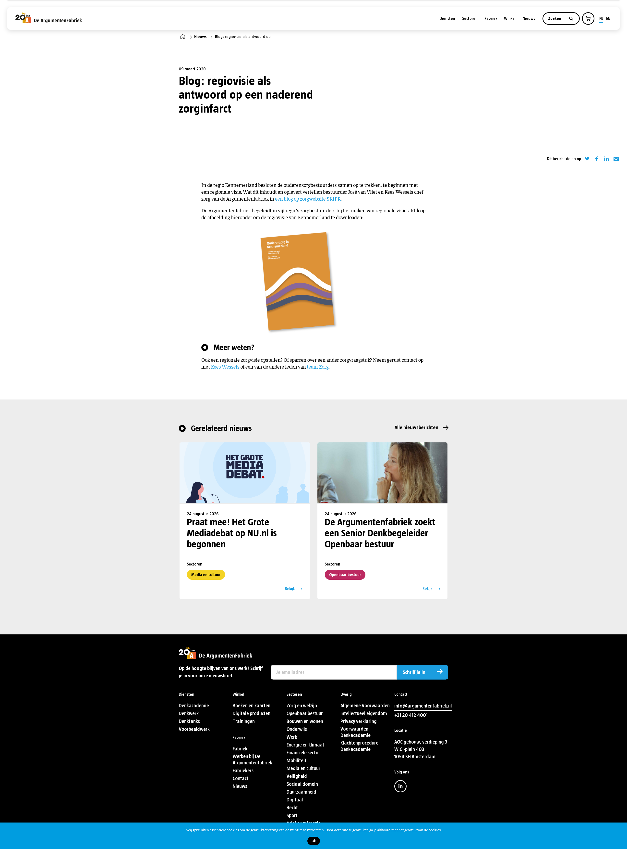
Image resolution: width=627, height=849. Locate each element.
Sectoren (470, 18)
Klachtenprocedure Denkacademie (359, 746)
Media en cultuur (206, 575)
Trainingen (244, 721)
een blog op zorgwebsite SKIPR (308, 198)
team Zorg (318, 366)
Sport (292, 815)
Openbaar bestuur (345, 575)
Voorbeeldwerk (194, 729)
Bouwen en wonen (305, 721)
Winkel (510, 18)
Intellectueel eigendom (363, 713)
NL (601, 18)
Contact (240, 778)
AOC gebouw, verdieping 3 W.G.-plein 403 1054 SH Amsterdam (420, 749)
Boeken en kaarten (251, 705)
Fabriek (491, 18)
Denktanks (189, 721)
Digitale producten (251, 713)
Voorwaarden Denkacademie (355, 732)
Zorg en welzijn (302, 705)
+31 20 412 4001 (411, 715)
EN (608, 18)
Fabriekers (243, 770)
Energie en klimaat (305, 744)
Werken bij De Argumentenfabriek (252, 759)
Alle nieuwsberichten (416, 427)
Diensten (447, 18)
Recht (292, 807)
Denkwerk (189, 713)
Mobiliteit (296, 760)
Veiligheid (297, 776)
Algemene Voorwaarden (365, 705)
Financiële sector (303, 752)
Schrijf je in (414, 672)
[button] (588, 18)
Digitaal (295, 799)
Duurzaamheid (301, 792)
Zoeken (555, 18)
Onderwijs (297, 729)
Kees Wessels (225, 366)
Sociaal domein (302, 784)
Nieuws (529, 18)
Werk (292, 737)
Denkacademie (194, 705)
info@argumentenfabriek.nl (423, 705)
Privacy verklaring (358, 721)
